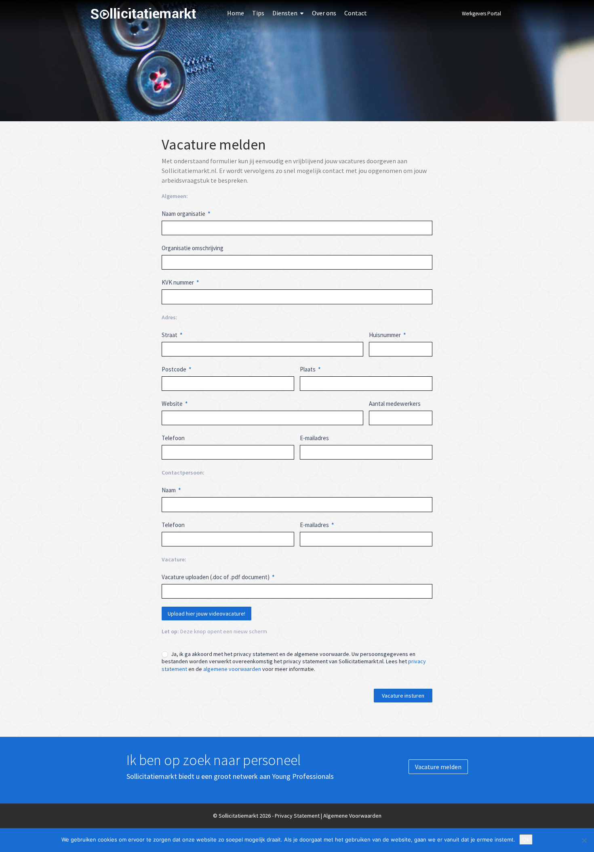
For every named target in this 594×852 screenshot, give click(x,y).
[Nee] (584, 840)
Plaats (310, 369)
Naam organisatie (186, 213)
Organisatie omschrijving (192, 248)
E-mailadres (314, 438)
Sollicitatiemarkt (143, 13)
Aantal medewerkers (395, 403)
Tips (258, 13)
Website (175, 403)
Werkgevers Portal (481, 13)
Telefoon (173, 438)
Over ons (324, 13)
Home (235, 13)
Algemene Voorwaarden (352, 815)
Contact (355, 13)
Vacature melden (438, 767)
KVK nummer (180, 282)
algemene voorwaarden (232, 669)
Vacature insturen (403, 695)
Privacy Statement (297, 815)
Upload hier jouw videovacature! (206, 613)
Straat (172, 335)
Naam (171, 490)
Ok (525, 839)
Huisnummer (387, 335)
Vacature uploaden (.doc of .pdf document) (218, 577)
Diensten (284, 13)
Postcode (177, 369)
